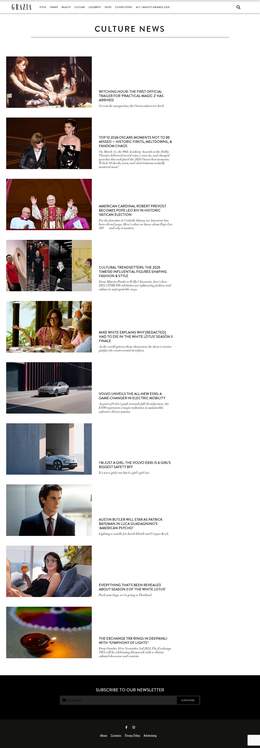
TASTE (108, 7)
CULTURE (79, 7)
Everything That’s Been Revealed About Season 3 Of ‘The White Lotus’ (132, 587)
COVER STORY (123, 7)
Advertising (150, 735)
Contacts (116, 735)
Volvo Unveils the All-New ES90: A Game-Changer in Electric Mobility (132, 396)
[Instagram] (134, 727)
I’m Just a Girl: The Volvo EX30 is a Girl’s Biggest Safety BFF (135, 465)
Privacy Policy (132, 735)
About (103, 735)
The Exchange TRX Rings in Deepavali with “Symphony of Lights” (133, 640)
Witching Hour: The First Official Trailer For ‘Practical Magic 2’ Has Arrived (131, 96)
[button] (238, 7)
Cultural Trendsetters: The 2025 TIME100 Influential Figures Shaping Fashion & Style (133, 271)
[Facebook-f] (126, 727)
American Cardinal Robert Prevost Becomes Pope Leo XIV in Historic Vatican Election (132, 210)
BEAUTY (66, 7)
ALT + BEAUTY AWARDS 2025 (153, 7)
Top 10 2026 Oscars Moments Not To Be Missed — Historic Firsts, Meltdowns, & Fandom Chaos (135, 142)
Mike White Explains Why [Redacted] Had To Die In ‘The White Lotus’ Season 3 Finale (136, 336)
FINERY (54, 7)
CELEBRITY (95, 7)
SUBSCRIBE (188, 700)
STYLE (43, 7)
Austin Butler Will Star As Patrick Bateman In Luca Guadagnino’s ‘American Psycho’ (130, 524)
